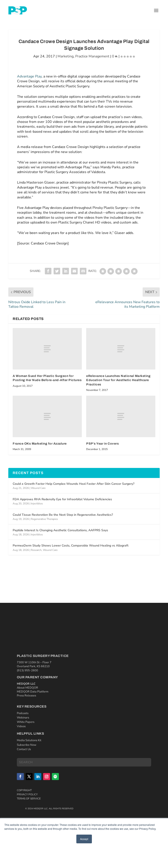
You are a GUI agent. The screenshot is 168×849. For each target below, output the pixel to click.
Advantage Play (29, 76)
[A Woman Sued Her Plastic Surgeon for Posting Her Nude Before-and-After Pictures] (47, 348)
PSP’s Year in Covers (102, 443)
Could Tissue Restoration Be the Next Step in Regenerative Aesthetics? (63, 515)
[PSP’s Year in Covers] (120, 416)
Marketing (66, 56)
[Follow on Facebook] (20, 776)
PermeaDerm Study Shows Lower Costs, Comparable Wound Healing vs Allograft (70, 545)
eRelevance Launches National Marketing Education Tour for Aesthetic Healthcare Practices (118, 380)
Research (36, 550)
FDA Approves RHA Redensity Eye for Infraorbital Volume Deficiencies (62, 499)
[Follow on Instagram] (46, 776)
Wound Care (38, 488)
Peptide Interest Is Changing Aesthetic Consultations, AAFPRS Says (60, 530)
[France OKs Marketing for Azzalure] (47, 416)
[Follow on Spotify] (55, 776)
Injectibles (37, 503)
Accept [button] (84, 839)
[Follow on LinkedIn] (37, 776)
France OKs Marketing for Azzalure (40, 443)
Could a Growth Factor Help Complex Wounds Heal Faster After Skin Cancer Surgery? (73, 484)
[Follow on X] (29, 776)
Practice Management (92, 56)
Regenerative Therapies (44, 519)
